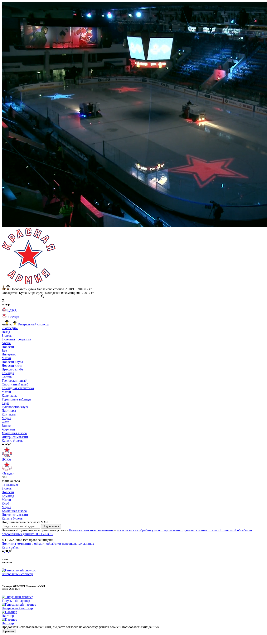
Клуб (5, 503)
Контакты (9, 414)
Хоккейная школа (14, 511)
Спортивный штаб (15, 384)
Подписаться (51, 526)
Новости (8, 492)
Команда (8, 496)
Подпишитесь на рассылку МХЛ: (25, 522)
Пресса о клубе (12, 369)
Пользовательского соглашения (91, 530)
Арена (6, 343)
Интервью (9, 354)
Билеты (7, 488)
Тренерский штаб (14, 380)
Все (4, 350)
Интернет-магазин (15, 514)
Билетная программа (16, 339)
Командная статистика (18, 388)
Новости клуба (12, 362)
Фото (5, 422)
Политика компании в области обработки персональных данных (48, 543)
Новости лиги (12, 365)
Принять (8, 631)
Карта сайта (10, 547)
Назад (6, 332)
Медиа (6, 507)
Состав (7, 377)
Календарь (9, 395)
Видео (6, 425)
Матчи (6, 358)
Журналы (8, 429)
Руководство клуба (15, 407)
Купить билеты (12, 518)
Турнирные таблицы (16, 399)
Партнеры (9, 410)
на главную (10, 484)
